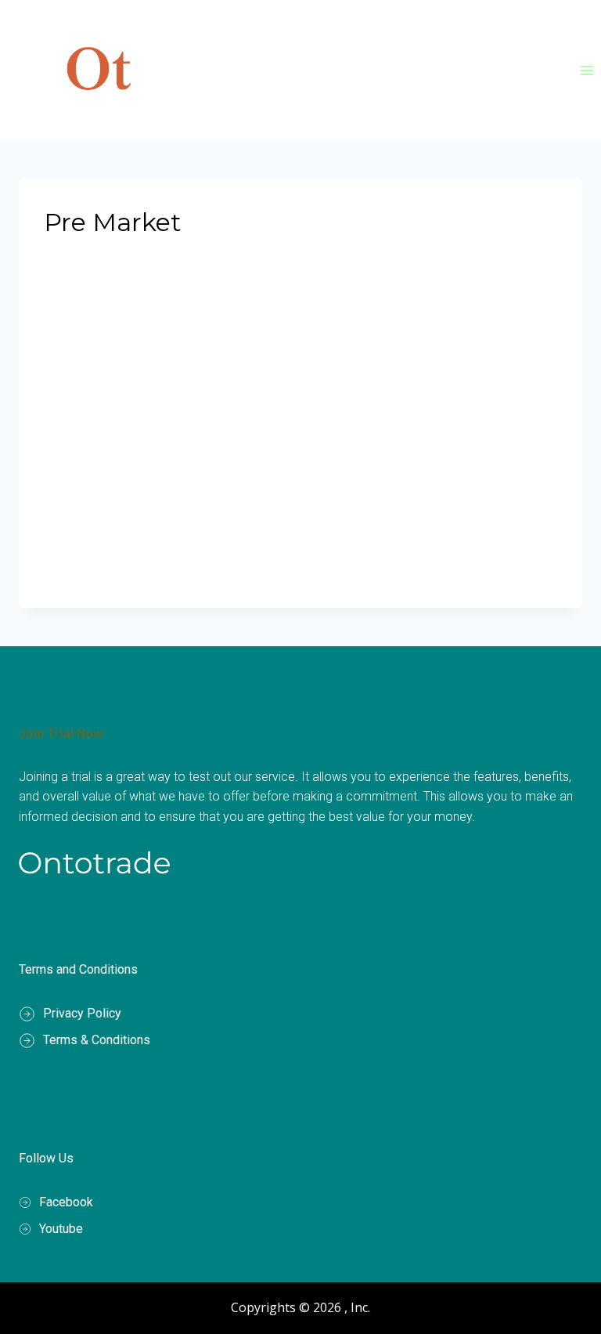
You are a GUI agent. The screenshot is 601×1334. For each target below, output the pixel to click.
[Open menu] (586, 70)
